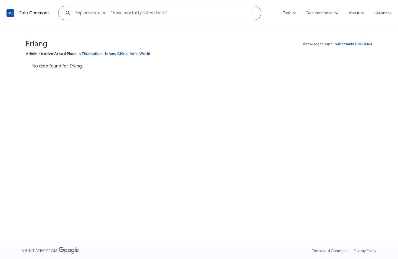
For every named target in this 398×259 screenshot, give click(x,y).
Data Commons (34, 13)
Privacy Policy (365, 250)
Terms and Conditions (330, 250)
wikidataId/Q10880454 (353, 44)
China (122, 53)
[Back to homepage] (10, 13)
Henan (109, 53)
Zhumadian (91, 53)
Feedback (383, 13)
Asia (133, 53)
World (144, 53)
